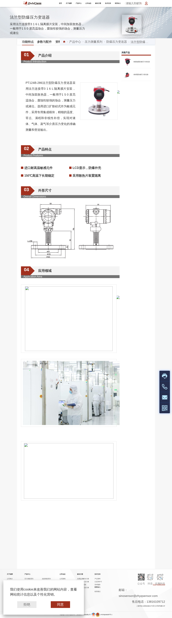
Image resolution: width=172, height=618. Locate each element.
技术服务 (97, 584)
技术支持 (108, 3)
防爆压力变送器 (116, 41)
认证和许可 (98, 581)
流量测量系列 (46, 578)
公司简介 (10, 578)
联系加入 (118, 3)
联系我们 (97, 591)
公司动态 (88, 3)
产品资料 (97, 578)
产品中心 (79, 3)
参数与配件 (44, 41)
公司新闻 (62, 578)
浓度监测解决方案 (83, 578)
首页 (60, 3)
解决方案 (98, 3)
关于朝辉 (69, 3)
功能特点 (28, 41)
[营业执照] (93, 615)
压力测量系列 (93, 41)
